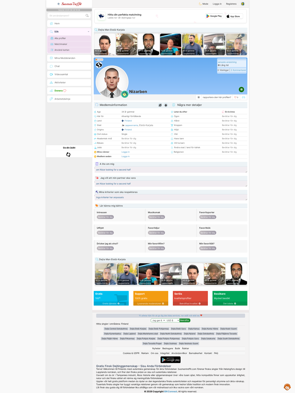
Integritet (164, 353)
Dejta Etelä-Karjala (138, 329)
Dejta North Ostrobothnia (171, 333)
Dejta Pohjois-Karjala (146, 338)
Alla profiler (60, 38)
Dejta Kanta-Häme (210, 329)
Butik (177, 348)
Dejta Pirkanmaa (127, 338)
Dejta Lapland (130, 333)
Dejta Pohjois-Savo (190, 338)
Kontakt (208, 353)
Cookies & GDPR (131, 353)
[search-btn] (87, 15)
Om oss (154, 353)
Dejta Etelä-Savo (178, 329)
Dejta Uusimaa (170, 343)
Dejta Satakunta (208, 338)
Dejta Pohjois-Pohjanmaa (169, 338)
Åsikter (185, 348)
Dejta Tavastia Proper (152, 343)
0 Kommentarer (238, 70)
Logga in (217, 3)
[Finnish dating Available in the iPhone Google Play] (171, 358)
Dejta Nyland (189, 333)
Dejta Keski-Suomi (228, 329)
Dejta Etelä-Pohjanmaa (159, 329)
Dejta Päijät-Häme (110, 338)
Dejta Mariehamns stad (148, 333)
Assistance (287, 387)
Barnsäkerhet (195, 353)
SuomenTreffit (70, 4)
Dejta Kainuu (193, 329)
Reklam (145, 353)
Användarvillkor (179, 353)
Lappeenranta (131, 125)
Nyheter (156, 348)
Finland (128, 120)
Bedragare (167, 348)
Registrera (231, 3)
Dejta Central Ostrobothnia (116, 329)
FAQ (216, 353)
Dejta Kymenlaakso (112, 333)
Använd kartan (62, 50)
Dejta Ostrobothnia (206, 333)
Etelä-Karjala (146, 125)
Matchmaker (61, 44)
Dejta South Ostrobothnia (228, 338)
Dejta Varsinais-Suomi (188, 343)
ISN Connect (170, 391)
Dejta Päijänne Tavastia (226, 333)
